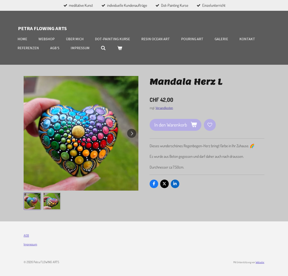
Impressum (30, 244)
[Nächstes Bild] (131, 133)
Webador (260, 262)
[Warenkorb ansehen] (119, 47)
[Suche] (103, 47)
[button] (32, 201)
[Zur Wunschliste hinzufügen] (210, 125)
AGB (26, 235)
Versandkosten (164, 108)
